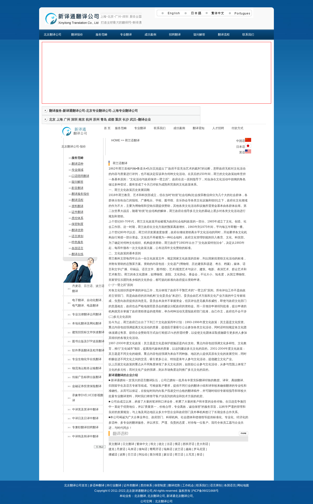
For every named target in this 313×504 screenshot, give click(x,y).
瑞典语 (168, 449)
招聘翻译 (175, 34)
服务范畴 (101, 34)
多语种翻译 (97, 485)
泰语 (199, 454)
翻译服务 (55, 110)
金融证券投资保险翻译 (86, 386)
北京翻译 (140, 496)
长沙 (126, 119)
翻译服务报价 (80, 194)
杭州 (89, 119)
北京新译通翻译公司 (139, 490)
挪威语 (113, 454)
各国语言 (77, 248)
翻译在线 (77, 254)
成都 (111, 119)
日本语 (240, 146)
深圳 (74, 119)
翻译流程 (224, 34)
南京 (81, 119)
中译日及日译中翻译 (85, 418)
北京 (52, 119)
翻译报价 (77, 34)
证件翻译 (77, 212)
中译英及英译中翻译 (85, 409)
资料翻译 (77, 206)
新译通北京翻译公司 (180, 496)
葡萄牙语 (155, 449)
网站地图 (243, 485)
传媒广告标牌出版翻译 (86, 377)
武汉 (133, 119)
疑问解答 (199, 34)
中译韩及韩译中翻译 (85, 436)
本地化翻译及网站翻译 (86, 323)
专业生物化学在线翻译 (86, 359)
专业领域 (77, 170)
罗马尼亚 (199, 449)
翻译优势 (77, 230)
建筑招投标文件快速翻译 (88, 332)
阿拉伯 (143, 454)
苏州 (96, 119)
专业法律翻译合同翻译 (86, 314)
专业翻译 (126, 34)
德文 (161, 444)
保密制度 (77, 224)
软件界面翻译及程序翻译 (88, 350)
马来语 (132, 449)
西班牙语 (188, 444)
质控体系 (77, 218)
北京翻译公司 (52, 34)
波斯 (122, 454)
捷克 (111, 449)
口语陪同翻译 (80, 176)
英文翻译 (114, 444)
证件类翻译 (130, 485)
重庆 (118, 119)
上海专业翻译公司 (125, 110)
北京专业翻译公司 (99, 110)
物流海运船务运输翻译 (86, 368)
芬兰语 (132, 454)
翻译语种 (77, 163)
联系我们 (248, 34)
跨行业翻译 (114, 485)
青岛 (104, 119)
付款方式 (237, 128)
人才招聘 (218, 128)
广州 (67, 119)
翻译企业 (144, 119)
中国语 (240, 141)
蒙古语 (168, 454)
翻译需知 (198, 128)
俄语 (177, 444)
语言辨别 (77, 236)
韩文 (153, 444)
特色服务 (77, 242)
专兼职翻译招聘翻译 (85, 427)
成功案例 (150, 34)
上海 (59, 119)
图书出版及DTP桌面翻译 (88, 341)
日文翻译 (128, 444)
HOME (115, 140)
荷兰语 (179, 454)
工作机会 (188, 485)
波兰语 (179, 449)
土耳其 (190, 454)
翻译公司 (78, 110)
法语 (169, 444)
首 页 (107, 128)
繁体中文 (142, 444)
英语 (242, 152)
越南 (188, 449)
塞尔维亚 (155, 454)
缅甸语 (143, 449)
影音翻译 (77, 188)
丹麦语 (121, 449)
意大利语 (202, 444)
